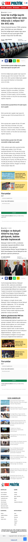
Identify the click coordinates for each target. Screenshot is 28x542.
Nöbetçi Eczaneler (4, 507)
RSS (5, 536)
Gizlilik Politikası (4, 515)
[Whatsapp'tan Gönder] (14, 60)
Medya (15, 492)
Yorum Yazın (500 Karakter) (7, 201)
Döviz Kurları (3, 500)
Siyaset (24, 7)
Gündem (17, 7)
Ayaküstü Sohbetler (18, 502)
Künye (2, 513)
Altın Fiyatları (3, 502)
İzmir (4, 7)
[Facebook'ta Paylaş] (6, 60)
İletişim (2, 517)
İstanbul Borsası (4, 498)
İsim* (2, 196)
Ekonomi (10, 12)
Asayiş (10, 7)
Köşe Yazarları (4, 492)
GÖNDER (14, 212)
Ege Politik (4, 12)
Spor (15, 524)
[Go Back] (25, 539)
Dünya (15, 519)
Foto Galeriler (4, 494)
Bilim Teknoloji (17, 496)
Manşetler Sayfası (4, 496)
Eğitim (15, 498)
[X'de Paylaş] (10, 60)
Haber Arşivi (3, 519)
